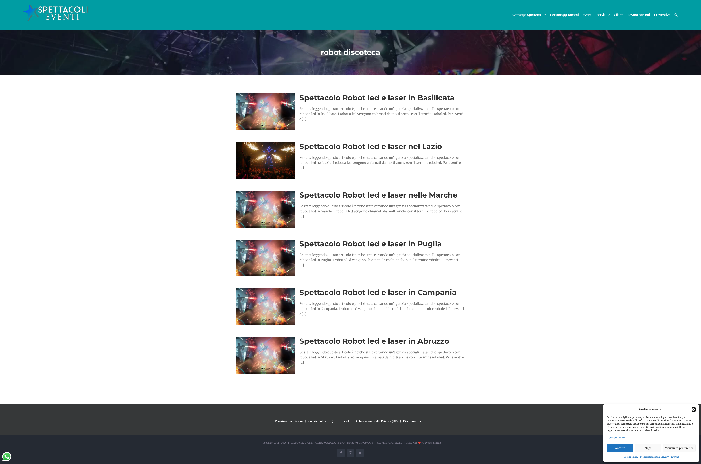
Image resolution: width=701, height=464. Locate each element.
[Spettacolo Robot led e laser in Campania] (265, 306)
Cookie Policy (631, 456)
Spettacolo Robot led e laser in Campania (378, 292)
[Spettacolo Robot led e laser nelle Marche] (265, 209)
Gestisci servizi (617, 437)
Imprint (675, 456)
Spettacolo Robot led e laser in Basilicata (377, 97)
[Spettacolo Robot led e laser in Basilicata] (265, 111)
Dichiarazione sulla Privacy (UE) (376, 421)
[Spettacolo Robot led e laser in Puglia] (265, 258)
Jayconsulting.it (432, 442)
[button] (694, 409)
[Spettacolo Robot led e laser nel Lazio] (265, 160)
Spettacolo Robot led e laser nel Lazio (370, 146)
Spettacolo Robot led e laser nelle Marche (378, 194)
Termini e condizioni (289, 421)
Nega (648, 448)
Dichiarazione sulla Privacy (654, 456)
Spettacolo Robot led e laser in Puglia (370, 243)
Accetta (620, 448)
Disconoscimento (414, 421)
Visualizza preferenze (679, 448)
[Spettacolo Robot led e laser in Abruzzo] (265, 355)
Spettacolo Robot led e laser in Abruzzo (374, 341)
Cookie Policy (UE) (320, 421)
